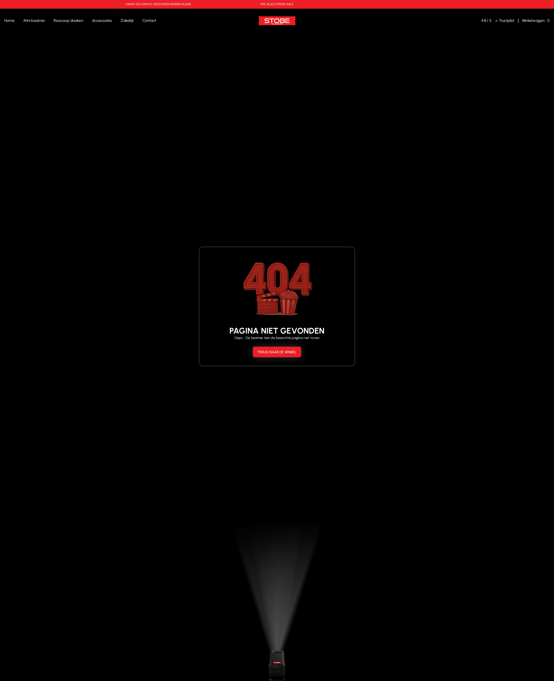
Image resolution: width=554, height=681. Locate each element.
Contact (149, 20)
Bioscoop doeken (68, 20)
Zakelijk (127, 20)
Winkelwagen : (536, 20)
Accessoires (102, 20)
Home (9, 20)
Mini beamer (34, 20)
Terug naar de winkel (276, 352)
